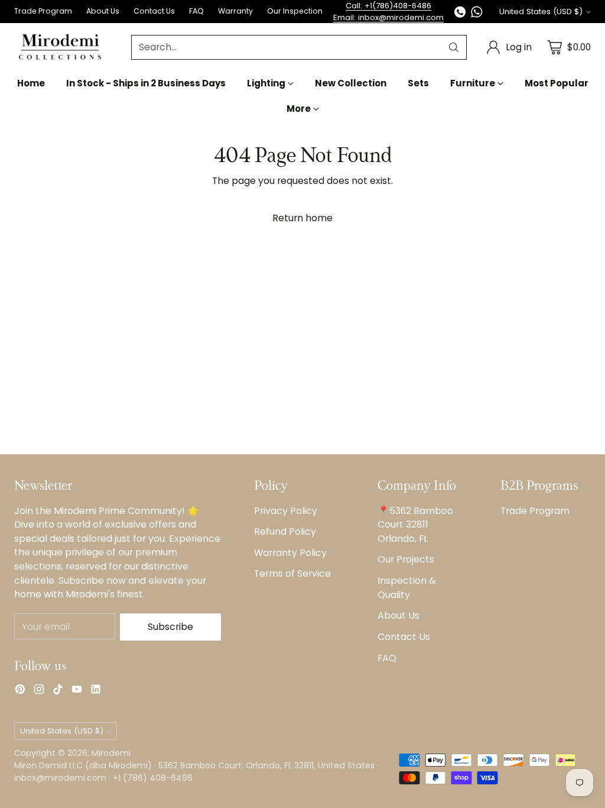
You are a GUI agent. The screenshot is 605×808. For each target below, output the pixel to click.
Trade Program (535, 511)
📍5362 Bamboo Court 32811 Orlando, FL (415, 524)
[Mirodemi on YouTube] (77, 691)
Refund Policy (285, 531)
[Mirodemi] (60, 47)
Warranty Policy (290, 553)
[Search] (454, 47)
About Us (398, 615)
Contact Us (404, 637)
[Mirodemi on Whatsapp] (477, 14)
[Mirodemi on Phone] (460, 14)
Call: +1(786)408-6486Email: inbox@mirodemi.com (388, 11)
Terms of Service (292, 573)
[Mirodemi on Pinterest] (20, 691)
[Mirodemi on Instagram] (39, 691)
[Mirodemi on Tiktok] (58, 691)
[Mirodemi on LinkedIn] (96, 691)
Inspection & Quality (407, 588)
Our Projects (406, 559)
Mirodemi (111, 753)
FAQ (387, 658)
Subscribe (170, 627)
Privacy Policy (285, 511)
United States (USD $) (541, 11)
